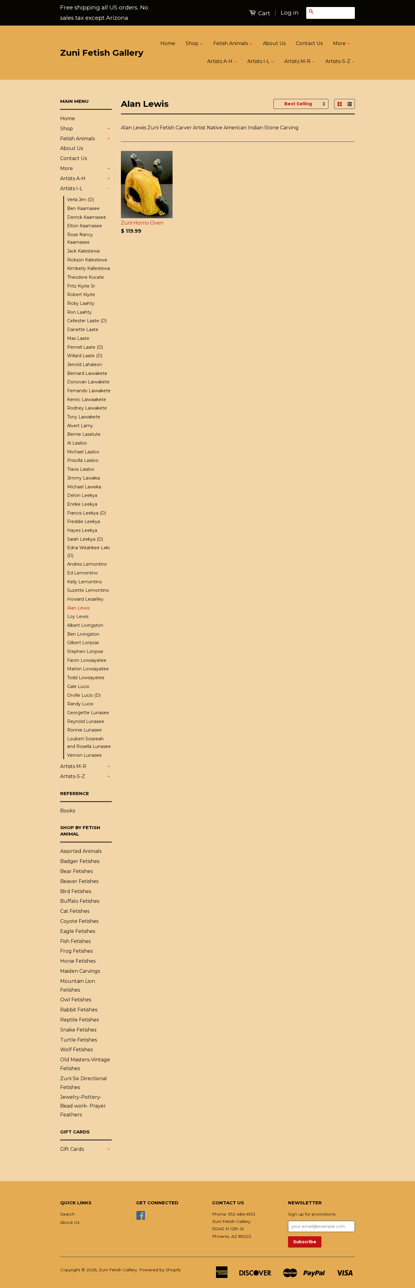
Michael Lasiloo (83, 452)
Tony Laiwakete (83, 417)
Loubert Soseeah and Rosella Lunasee (89, 742)
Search (67, 1214)
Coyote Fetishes (79, 921)
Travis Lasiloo (80, 469)
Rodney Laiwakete (87, 408)
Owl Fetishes (75, 1000)
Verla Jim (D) (80, 199)
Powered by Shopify (160, 1269)
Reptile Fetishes (79, 1020)
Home (167, 43)
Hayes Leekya (82, 530)
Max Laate (78, 338)
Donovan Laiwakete (88, 382)
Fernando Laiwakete (89, 390)
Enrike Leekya (82, 504)
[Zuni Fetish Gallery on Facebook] (140, 1217)
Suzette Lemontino (88, 590)
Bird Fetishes (75, 891)
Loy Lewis (77, 616)
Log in (290, 12)
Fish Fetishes (75, 941)
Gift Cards (72, 1149)
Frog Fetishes (76, 951)
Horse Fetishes (77, 961)
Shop (193, 43)
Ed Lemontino (82, 573)
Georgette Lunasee (88, 712)
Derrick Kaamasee (86, 217)
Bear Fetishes (76, 871)
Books (67, 811)
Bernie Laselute (84, 434)
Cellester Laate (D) (87, 320)
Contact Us (309, 43)
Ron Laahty (79, 312)
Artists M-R (298, 61)
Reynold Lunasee (85, 721)
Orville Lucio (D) (84, 695)
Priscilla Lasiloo (82, 460)
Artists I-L (259, 61)
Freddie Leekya (83, 521)
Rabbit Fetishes (78, 1010)
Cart (263, 13)
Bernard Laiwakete (87, 373)
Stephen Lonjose (85, 651)
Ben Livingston (83, 634)
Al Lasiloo (77, 443)
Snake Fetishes (78, 1030)
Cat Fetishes (74, 911)
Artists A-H (220, 61)
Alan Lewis (78, 608)
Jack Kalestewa (83, 251)
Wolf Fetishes (76, 1049)
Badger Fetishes (79, 861)
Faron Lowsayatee (86, 660)
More (340, 43)
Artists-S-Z (338, 61)
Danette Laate (82, 329)
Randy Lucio (80, 704)
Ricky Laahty (80, 303)
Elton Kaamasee (84, 226)
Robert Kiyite (81, 294)
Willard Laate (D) (84, 355)
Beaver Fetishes (79, 881)
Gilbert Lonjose (83, 642)
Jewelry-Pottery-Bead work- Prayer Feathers (83, 1106)
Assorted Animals (80, 851)
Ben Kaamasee (83, 208)
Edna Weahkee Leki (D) (88, 551)
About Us (274, 43)
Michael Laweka (84, 487)
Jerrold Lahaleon (84, 364)
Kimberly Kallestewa (88, 268)
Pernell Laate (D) (85, 347)
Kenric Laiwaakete (86, 399)
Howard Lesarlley (85, 599)
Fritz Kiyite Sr (81, 286)
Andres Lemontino (87, 564)
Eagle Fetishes (77, 931)
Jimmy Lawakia (83, 478)
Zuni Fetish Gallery (101, 52)
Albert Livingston (85, 625)
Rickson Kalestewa (87, 260)
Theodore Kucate (85, 277)
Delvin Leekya (82, 495)
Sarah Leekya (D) (85, 539)
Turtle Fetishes (78, 1040)
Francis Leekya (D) (86, 513)
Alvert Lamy (80, 425)
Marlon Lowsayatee (88, 669)
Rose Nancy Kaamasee (80, 238)
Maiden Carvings (80, 971)
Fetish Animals (231, 43)
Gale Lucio (78, 686)
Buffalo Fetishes (79, 901)
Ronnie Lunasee (84, 730)
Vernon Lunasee (84, 755)
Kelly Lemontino (84, 582)
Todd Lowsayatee (86, 677)
